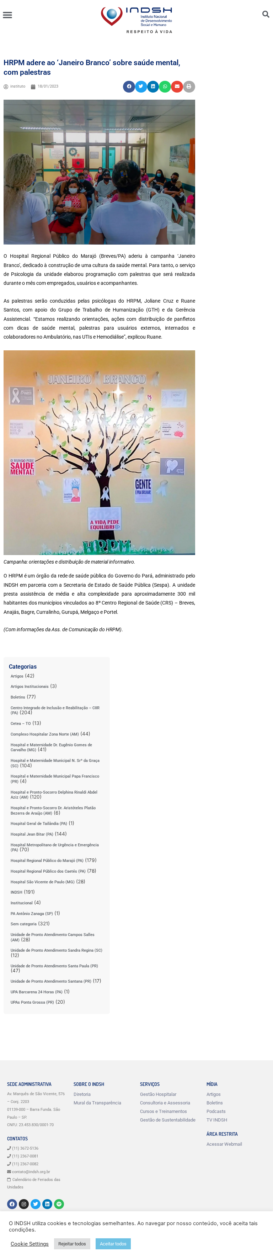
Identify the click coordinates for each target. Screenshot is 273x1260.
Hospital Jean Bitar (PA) (32, 834)
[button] (7, 14)
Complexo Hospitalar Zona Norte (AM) (45, 734)
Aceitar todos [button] (113, 1243)
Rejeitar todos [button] (72, 1243)
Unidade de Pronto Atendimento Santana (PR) (51, 981)
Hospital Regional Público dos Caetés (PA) (48, 871)
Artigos (17, 676)
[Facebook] (12, 1204)
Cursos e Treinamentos (163, 1111)
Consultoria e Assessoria (165, 1102)
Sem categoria (24, 924)
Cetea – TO (21, 723)
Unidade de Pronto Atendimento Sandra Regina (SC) (56, 950)
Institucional (22, 903)
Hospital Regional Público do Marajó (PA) (47, 860)
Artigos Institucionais (30, 686)
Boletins (18, 697)
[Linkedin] (47, 1204)
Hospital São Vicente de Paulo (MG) (43, 882)
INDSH (16, 892)
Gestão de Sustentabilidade (168, 1120)
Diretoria (82, 1094)
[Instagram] (24, 1204)
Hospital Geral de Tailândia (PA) (39, 823)
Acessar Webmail (224, 1144)
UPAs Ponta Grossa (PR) (32, 1002)
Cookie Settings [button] (30, 1244)
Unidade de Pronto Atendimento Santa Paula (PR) (54, 966)
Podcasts (216, 1111)
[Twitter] (36, 1204)
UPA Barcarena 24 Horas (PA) (37, 992)
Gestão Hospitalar (158, 1094)
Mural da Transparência (97, 1102)
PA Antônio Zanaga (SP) (32, 913)
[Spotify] (59, 1204)
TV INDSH (217, 1120)
